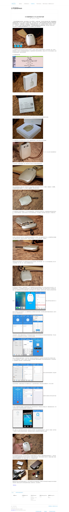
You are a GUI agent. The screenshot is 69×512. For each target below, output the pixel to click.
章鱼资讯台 (14, 485)
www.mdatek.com (13, 510)
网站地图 (45, 511)
